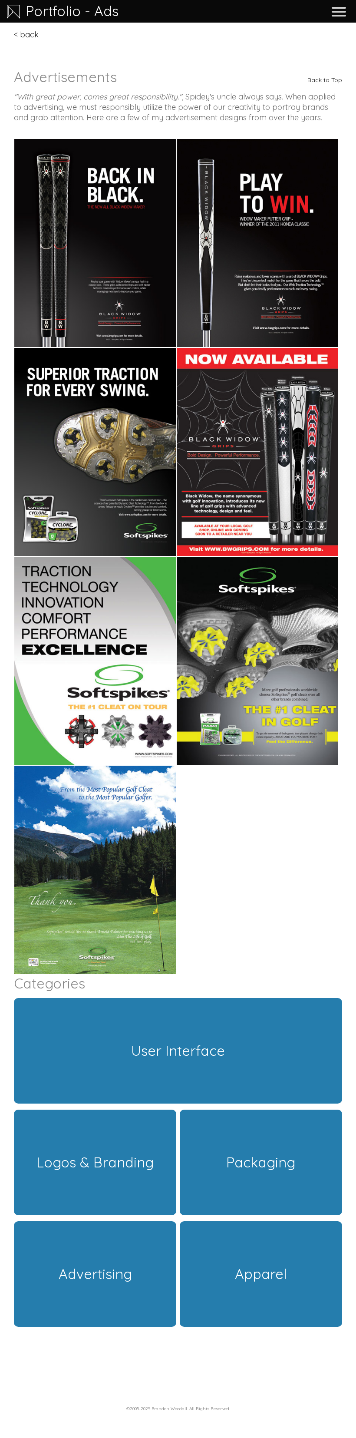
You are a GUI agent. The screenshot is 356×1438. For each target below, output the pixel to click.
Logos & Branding (95, 1162)
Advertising (95, 1274)
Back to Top (324, 80)
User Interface (178, 1050)
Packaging (260, 1162)
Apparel (261, 1274)
